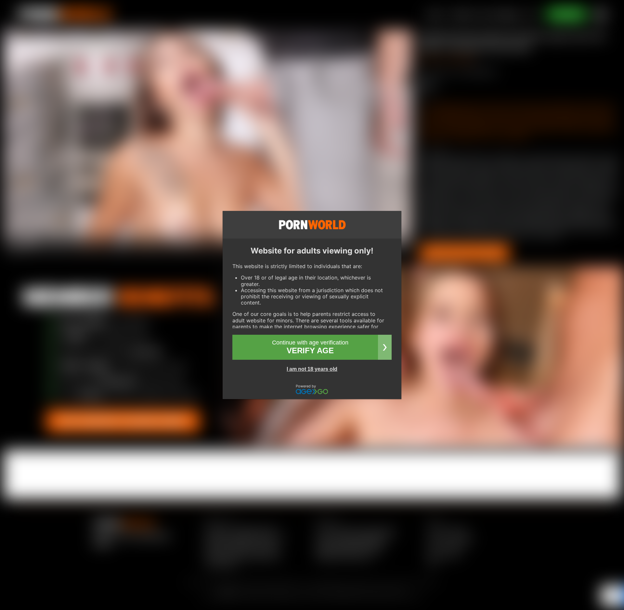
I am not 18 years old (312, 369)
